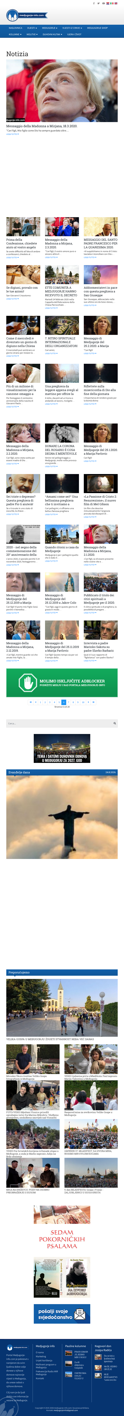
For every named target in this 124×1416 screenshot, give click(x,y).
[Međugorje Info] (27, 15)
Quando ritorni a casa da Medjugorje (62, 549)
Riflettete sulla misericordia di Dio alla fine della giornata (100, 390)
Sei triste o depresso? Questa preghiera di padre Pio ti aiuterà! (20, 500)
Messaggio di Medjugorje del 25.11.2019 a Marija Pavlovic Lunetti (62, 648)
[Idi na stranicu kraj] (93, 702)
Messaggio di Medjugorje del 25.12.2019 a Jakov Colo (60, 599)
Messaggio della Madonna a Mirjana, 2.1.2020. (97, 551)
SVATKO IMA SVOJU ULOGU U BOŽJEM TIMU (80, 1378)
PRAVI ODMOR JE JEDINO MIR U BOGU (81, 1354)
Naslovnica (15, 27)
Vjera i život (74, 34)
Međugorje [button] (48, 27)
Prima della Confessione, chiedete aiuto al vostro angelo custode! (21, 245)
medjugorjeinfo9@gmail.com (66, 1410)
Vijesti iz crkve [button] (71, 27)
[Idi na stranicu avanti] (88, 702)
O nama (40, 1352)
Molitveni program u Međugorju (46, 1366)
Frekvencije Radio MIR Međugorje (47, 1373)
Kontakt (40, 1378)
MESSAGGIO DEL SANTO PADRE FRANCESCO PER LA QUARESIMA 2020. (101, 243)
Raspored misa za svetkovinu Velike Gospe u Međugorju (88, 1113)
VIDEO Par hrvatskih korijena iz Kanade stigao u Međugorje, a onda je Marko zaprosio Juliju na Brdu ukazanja (32, 1153)
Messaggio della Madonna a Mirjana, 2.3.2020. (59, 243)
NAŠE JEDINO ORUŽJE (110, 1368)
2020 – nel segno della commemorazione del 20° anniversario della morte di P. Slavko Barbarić (21, 554)
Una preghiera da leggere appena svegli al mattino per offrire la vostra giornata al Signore (61, 393)
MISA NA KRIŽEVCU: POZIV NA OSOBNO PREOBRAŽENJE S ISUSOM (27, 1191)
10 (83, 702)
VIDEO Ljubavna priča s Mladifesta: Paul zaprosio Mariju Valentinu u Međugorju (90, 1077)
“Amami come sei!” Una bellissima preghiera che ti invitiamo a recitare (61, 502)
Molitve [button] (31, 34)
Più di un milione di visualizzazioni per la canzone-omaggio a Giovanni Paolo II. (21, 391)
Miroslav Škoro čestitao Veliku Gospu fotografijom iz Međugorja (26, 1077)
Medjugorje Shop (97, 27)
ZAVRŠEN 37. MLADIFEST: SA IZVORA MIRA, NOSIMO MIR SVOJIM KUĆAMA (88, 1152)
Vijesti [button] (31, 27)
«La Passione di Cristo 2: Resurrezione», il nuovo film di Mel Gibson (100, 500)
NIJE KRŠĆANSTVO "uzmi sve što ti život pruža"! (110, 1378)
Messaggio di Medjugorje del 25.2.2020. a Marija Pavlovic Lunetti (96, 343)
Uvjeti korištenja (44, 1360)
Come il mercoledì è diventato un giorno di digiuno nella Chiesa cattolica (21, 343)
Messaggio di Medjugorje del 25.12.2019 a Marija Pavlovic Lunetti (18, 600)
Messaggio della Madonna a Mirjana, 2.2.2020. (20, 449)
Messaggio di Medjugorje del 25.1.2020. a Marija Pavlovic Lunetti (101, 451)
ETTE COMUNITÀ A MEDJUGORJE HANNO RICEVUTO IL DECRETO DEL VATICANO (61, 293)
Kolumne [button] (14, 34)
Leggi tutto (11, 134)
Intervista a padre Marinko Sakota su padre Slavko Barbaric (99, 647)
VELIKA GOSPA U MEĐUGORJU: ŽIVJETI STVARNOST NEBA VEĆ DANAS (50, 1039)
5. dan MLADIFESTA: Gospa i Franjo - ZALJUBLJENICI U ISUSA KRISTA (83, 1191)
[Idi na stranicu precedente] (35, 702)
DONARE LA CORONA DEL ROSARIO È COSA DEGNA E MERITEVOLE (61, 449)
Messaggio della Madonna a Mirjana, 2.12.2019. (20, 647)
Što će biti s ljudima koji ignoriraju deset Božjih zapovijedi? (109, 1361)
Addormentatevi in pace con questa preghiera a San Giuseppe (100, 291)
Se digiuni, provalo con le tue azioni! (22, 289)
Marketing (41, 1356)
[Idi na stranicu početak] (30, 702)
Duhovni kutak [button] (51, 34)
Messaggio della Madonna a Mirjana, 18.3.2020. (42, 126)
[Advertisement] (62, 176)
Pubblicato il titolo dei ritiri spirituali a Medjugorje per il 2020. (99, 599)
